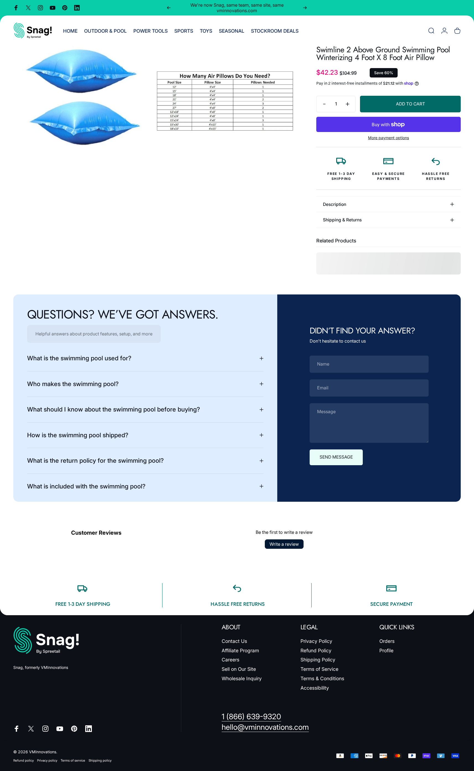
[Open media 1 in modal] (82, 101)
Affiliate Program (240, 650)
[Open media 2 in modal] (225, 101)
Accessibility (315, 688)
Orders (387, 641)
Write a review (284, 544)
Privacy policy (47, 760)
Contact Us (234, 641)
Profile (386, 650)
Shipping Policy (318, 660)
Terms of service (73, 760)
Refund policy (23, 760)
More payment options (388, 137)
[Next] (305, 7)
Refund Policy (316, 650)
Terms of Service (319, 669)
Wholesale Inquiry (242, 678)
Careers (230, 660)
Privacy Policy (316, 641)
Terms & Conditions (322, 678)
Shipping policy (100, 760)
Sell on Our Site (239, 669)
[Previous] (169, 7)
